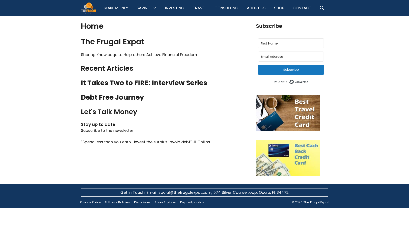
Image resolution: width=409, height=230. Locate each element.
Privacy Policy (90, 202)
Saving (144, 8)
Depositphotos (192, 202)
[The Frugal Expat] (88, 8)
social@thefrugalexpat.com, (185, 192)
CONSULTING (226, 8)
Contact (302, 8)
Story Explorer (165, 202)
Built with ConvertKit (308, 81)
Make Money (116, 8)
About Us (256, 8)
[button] (322, 8)
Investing (174, 8)
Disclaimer (142, 202)
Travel (199, 8)
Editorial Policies (117, 202)
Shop (279, 8)
